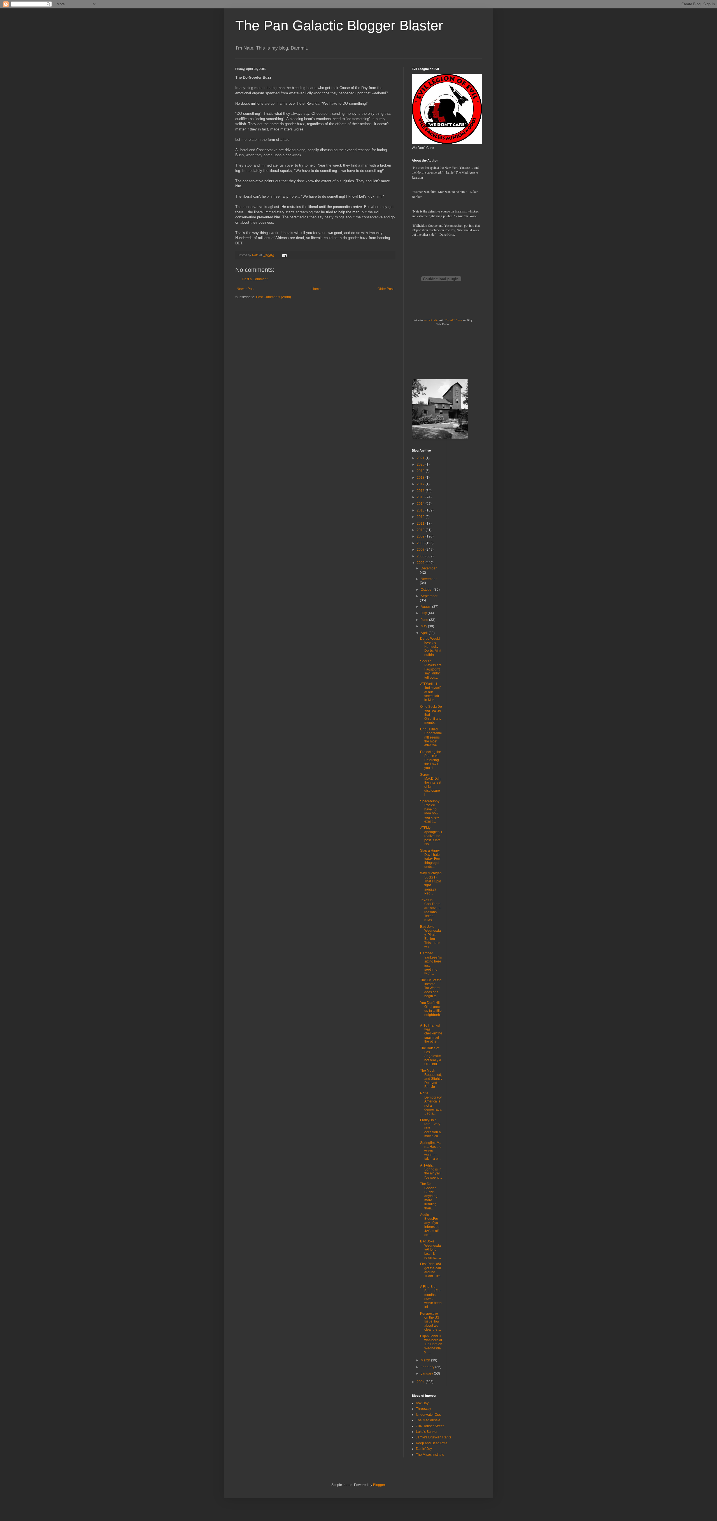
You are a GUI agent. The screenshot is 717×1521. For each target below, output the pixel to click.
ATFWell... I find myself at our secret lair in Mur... (430, 692)
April (425, 633)
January (427, 1373)
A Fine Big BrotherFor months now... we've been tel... (431, 1297)
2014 (421, 504)
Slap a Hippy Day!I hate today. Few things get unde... (430, 859)
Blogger (379, 1485)
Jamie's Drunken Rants (433, 1437)
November (429, 579)
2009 (421, 536)
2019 (421, 471)
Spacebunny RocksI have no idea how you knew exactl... (429, 811)
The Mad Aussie (428, 1420)
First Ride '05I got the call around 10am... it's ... (430, 1272)
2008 (421, 543)
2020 (421, 464)
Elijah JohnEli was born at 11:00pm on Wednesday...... (431, 1344)
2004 (421, 1382)
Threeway (423, 1409)
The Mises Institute (430, 1455)
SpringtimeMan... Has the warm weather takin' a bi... (430, 1151)
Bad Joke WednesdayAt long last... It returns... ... (430, 1249)
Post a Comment (254, 279)
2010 (421, 530)
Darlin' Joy (424, 1449)
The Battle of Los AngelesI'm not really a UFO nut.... (430, 1056)
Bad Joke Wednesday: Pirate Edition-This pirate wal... (430, 937)
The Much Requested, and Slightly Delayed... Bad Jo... (431, 1079)
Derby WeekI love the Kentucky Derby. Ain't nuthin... (430, 647)
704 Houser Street (430, 1426)
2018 (421, 478)
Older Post (386, 289)
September (429, 596)
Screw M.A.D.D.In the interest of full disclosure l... (430, 785)
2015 (421, 497)
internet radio (430, 320)
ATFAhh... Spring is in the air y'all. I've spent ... (431, 1171)
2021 (421, 458)
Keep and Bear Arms (431, 1443)
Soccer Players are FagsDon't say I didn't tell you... (431, 669)
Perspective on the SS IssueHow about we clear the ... (430, 1322)
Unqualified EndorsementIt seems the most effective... (431, 737)
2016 (421, 491)
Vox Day (422, 1403)
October (427, 590)
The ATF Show (453, 320)
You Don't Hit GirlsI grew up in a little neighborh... (431, 1011)
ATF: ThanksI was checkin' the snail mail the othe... (431, 1034)
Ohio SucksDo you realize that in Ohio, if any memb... (431, 715)
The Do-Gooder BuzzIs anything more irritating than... (428, 1196)
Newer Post (245, 289)
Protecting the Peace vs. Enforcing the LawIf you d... (430, 760)
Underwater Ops (428, 1415)
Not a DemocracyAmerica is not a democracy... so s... (431, 1103)
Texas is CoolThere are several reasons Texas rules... (430, 910)
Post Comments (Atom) (273, 297)
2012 (421, 517)
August (426, 607)
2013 (421, 510)
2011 (421, 523)
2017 (421, 484)
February (428, 1367)
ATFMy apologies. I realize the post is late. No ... (431, 836)
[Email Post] (284, 255)
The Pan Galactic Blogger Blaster (339, 25)
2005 (421, 563)
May (424, 626)
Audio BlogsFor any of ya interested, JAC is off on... (430, 1225)
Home (316, 289)
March (426, 1360)
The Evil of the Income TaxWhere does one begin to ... (431, 988)
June (425, 620)
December (429, 568)
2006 (421, 556)
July (424, 613)
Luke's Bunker (426, 1432)
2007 (421, 550)
